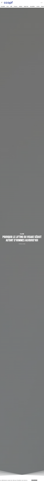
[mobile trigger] (2, 2)
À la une (22, 234)
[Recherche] (39, 3)
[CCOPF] (8, 2)
